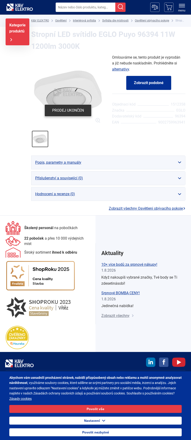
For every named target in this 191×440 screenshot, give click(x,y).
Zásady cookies (20, 399)
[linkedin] (150, 363)
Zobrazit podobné (149, 83)
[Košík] (169, 7)
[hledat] (120, 7)
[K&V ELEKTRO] (19, 7)
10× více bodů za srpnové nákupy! (129, 264)
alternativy (120, 69)
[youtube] (178, 363)
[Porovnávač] (155, 7)
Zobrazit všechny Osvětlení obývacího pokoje (146, 208)
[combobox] (85, 7)
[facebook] (163, 363)
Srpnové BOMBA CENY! (120, 293)
